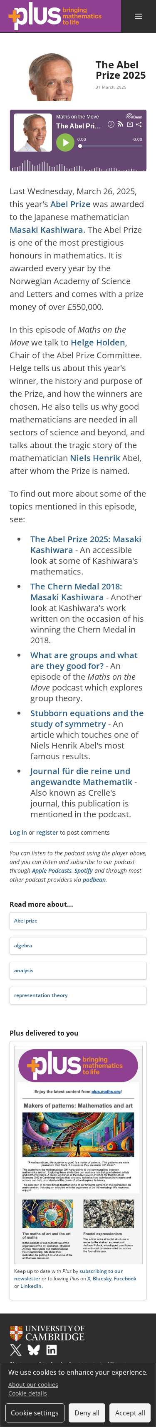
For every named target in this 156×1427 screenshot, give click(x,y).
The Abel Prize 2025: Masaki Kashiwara (85, 544)
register (47, 832)
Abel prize (25, 921)
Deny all (86, 1412)
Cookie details (27, 1393)
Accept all (130, 1412)
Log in (18, 832)
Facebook (125, 1278)
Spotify (83, 870)
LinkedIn (31, 1286)
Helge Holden (98, 342)
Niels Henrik (95, 458)
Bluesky (102, 1278)
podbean (94, 880)
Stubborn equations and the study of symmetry (87, 718)
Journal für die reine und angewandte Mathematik (81, 776)
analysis (23, 970)
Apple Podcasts (52, 870)
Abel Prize (70, 204)
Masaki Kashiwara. (48, 229)
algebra (23, 945)
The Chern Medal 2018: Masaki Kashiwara (76, 592)
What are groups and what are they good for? (84, 660)
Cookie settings (35, 1412)
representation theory (40, 995)
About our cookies (33, 1384)
